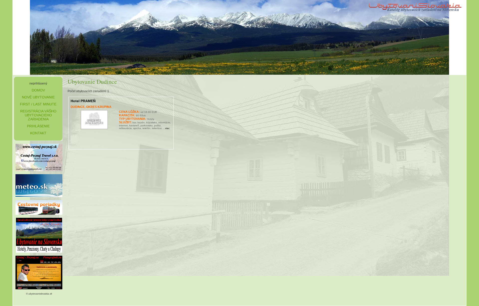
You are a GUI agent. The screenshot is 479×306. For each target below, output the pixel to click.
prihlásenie (38, 126)
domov (38, 90)
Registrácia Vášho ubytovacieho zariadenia (38, 115)
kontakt (38, 133)
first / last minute (38, 104)
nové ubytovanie (38, 97)
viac (167, 128)
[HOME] (415, 13)
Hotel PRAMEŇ (83, 101)
